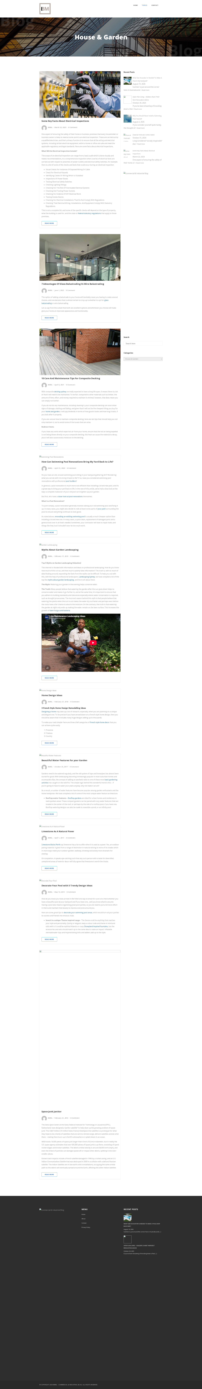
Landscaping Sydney (87, 577)
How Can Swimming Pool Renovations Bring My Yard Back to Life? (77, 462)
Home (135, 5)
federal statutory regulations (89, 213)
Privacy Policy (86, 1227)
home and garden (53, 411)
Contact (154, 5)
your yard (101, 509)
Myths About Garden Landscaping (60, 550)
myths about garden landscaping (61, 580)
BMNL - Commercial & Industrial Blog (67, 1385)
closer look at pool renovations (70, 496)
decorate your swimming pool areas (78, 912)
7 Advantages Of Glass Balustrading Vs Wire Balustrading (73, 284)
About (83, 1219)
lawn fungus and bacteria (60, 610)
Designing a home (49, 711)
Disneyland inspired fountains (96, 926)
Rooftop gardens (74, 798)
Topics (144, 5)
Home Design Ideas (52, 695)
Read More (49, 223)
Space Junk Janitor (52, 1111)
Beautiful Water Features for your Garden (64, 760)
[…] (160, 1232)
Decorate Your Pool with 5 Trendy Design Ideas (67, 885)
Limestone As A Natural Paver (58, 831)
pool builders (71, 481)
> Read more (144, 90)
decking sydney (60, 391)
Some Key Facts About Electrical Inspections (65, 121)
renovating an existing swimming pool (70, 516)
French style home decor (99, 722)
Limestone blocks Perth (51, 844)
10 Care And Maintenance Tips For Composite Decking (71, 378)
